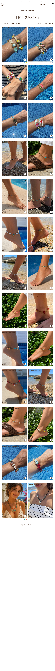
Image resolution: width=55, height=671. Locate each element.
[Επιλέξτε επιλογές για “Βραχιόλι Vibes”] (51, 135)
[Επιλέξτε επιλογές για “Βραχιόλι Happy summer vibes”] (24, 97)
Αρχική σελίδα (24, 10)
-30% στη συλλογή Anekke (26, 1)
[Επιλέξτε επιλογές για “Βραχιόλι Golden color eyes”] (24, 59)
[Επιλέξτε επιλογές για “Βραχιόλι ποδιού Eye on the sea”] (51, 212)
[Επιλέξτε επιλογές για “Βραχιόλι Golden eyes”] (51, 59)
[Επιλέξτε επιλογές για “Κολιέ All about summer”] (24, 516)
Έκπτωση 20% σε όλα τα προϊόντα (11, 1)
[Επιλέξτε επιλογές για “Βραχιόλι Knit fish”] (51, 97)
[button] (24, 135)
